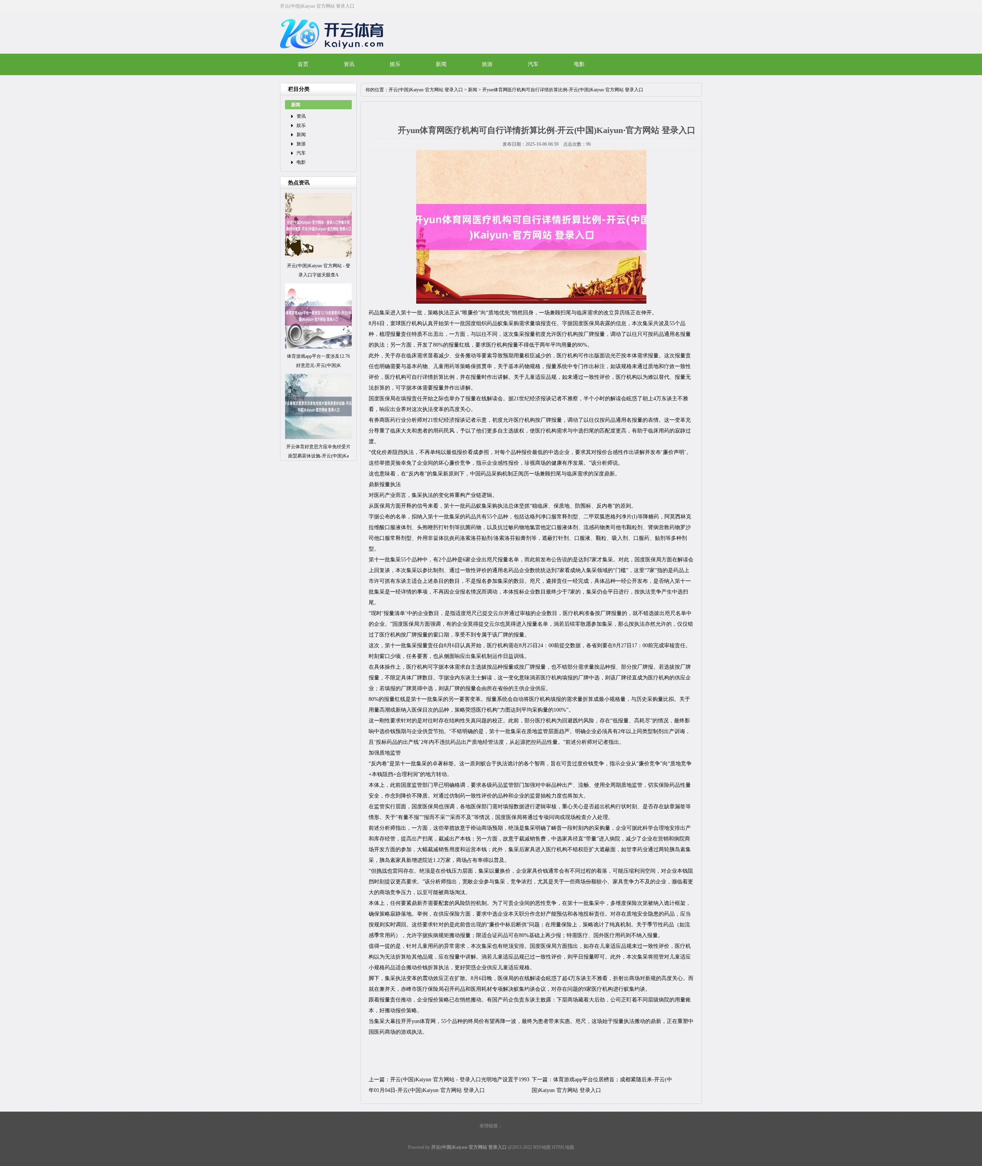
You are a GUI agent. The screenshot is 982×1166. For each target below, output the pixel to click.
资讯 (349, 64)
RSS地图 (542, 1147)
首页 (303, 64)
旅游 (487, 64)
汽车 (533, 64)
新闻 (441, 64)
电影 (579, 64)
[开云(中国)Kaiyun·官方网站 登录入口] (333, 53)
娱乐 (395, 64)
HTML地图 (563, 1147)
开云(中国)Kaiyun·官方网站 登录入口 (426, 89)
